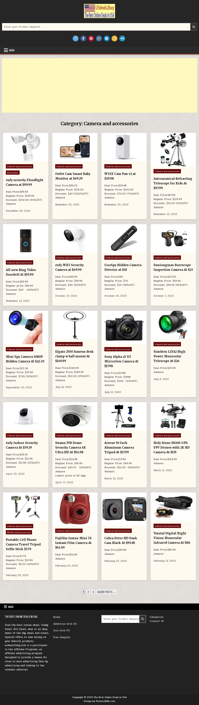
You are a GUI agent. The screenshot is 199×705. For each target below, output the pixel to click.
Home (56, 617)
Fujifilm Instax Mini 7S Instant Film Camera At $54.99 (73, 542)
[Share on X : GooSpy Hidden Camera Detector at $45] (116, 250)
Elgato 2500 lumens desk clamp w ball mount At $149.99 (74, 356)
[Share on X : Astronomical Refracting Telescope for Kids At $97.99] (165, 164)
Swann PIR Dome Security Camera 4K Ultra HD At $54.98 (70, 447)
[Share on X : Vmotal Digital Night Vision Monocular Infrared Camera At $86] (165, 518)
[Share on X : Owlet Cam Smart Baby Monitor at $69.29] (66, 159)
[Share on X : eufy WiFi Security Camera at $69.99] (66, 250)
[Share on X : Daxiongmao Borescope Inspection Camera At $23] (165, 250)
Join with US (61, 630)
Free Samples (61, 637)
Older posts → (106, 592)
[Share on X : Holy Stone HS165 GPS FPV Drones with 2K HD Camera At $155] (165, 428)
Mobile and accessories (19, 532)
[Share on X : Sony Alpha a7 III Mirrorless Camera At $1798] (116, 342)
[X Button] (76, 38)
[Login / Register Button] (122, 38)
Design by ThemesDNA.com (99, 701)
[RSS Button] (114, 38)
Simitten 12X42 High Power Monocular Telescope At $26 (169, 356)
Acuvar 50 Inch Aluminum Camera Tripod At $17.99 (119, 447)
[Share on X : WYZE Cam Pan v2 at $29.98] (116, 159)
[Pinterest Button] (91, 38)
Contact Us (157, 621)
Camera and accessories (19, 166)
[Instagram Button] (99, 38)
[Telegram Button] (107, 38)
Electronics (12, 172)
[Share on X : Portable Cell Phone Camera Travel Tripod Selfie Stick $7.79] (17, 519)
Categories (157, 617)
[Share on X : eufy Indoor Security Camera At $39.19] (17, 428)
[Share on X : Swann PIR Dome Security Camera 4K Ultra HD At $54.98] (66, 428)
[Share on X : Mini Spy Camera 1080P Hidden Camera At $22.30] (17, 342)
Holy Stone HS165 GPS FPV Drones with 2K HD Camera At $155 (172, 447)
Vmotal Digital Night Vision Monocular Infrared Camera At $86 (172, 538)
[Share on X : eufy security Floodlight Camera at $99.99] (17, 159)
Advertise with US (65, 624)
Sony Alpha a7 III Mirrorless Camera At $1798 (121, 361)
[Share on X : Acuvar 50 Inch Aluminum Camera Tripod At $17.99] (116, 428)
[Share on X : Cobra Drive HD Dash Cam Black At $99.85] (116, 523)
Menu (12, 50)
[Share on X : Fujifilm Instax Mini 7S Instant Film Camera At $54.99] (66, 523)
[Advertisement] (99, 85)
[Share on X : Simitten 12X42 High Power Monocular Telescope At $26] (165, 337)
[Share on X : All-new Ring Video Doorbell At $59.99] (17, 255)
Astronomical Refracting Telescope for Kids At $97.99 (173, 183)
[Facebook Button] (83, 38)
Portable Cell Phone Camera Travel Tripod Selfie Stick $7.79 (23, 544)
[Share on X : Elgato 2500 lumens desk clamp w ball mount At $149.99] (66, 337)
